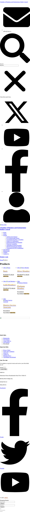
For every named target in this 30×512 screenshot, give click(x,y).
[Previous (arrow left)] (0, 511)
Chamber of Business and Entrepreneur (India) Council (14, 2)
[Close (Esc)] (0, 510)
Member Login (4, 257)
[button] (15, 49)
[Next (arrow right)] (2, 511)
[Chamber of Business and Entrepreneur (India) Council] (3, 224)
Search (1, 65)
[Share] (2, 510)
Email (1, 367)
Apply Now (5, 276)
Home (1, 260)
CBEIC (6, 497)
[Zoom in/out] (4, 510)
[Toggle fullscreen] (3, 510)
